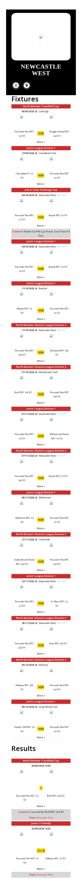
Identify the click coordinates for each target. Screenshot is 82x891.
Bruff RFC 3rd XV (23, 392)
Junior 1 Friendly (41, 823)
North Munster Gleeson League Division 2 (41, 325)
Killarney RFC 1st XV (56, 858)
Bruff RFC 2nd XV (56, 796)
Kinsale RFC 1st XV (58, 215)
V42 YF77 (62, 195)
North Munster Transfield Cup (41, 106)
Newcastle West (45, 817)
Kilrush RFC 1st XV (58, 476)
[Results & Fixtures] (15, 89)
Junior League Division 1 (41, 148)
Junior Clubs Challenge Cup (41, 189)
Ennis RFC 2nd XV (58, 643)
